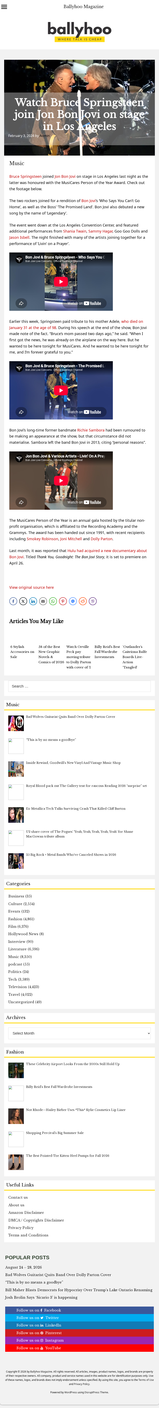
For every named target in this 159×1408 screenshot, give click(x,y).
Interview (16, 942)
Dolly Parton (101, 538)
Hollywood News (23, 934)
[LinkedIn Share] (33, 601)
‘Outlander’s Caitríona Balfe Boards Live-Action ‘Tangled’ (135, 657)
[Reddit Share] (83, 601)
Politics (15, 972)
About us (16, 1205)
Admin (45, 135)
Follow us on (39, 1310)
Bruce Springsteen (25, 176)
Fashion (15, 919)
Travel (14, 994)
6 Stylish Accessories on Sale (22, 652)
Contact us (18, 1197)
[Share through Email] (43, 601)
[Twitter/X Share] (23, 601)
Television (17, 987)
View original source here (31, 587)
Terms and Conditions (28, 1235)
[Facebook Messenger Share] (73, 601)
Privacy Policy (21, 1228)
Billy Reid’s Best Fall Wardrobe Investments (107, 652)
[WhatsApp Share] (53, 601)
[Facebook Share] (13, 601)
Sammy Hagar (100, 231)
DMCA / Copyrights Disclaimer (36, 1220)
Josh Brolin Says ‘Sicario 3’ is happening (41, 1297)
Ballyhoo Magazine (84, 6)
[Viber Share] (93, 601)
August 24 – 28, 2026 (23, 1267)
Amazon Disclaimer (26, 1213)
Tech (12, 979)
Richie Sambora (91, 430)
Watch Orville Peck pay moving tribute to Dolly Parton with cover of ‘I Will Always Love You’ (78, 662)
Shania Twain (74, 231)
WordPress (70, 1392)
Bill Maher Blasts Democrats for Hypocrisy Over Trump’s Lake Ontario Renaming (78, 1290)
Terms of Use (146, 1380)
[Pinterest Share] (63, 601)
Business (16, 896)
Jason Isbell (19, 237)
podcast (15, 964)
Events (14, 911)
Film (12, 926)
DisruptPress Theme (96, 1392)
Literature (17, 949)
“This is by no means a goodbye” (34, 1282)
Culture (15, 904)
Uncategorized (21, 1002)
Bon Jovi (88, 200)
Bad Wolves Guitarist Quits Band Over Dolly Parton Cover (58, 1275)
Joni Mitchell (71, 538)
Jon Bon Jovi (65, 176)
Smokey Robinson (42, 538)
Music (16, 163)
